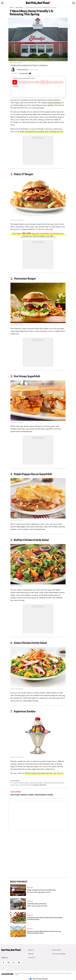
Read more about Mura (40, 785)
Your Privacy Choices (40, 979)
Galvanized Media (28, 973)
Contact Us (31, 957)
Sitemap (30, 954)
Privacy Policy (56, 950)
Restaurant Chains (44, 795)
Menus (24, 795)
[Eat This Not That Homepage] (38, 3)
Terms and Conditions (59, 954)
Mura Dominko (23, 69)
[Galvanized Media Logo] (7, 974)
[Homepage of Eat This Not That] (11, 950)
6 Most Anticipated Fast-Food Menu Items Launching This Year (41, 131)
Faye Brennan (24, 73)
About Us (31, 950)
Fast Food (14, 795)
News (31, 795)
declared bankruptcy (54, 102)
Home (11, 7)
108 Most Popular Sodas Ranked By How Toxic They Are (44, 773)
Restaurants (19, 7)
